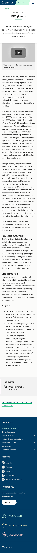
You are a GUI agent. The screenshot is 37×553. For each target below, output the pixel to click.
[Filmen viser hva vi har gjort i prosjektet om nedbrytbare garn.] (18, 52)
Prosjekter (6, 8)
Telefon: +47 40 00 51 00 (10, 428)
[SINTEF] (7, 2)
